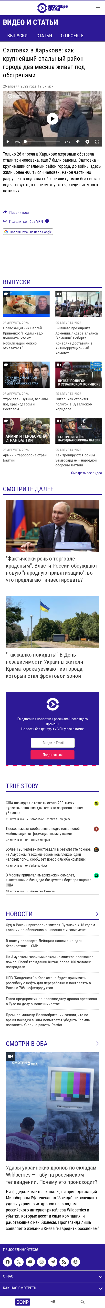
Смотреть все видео (86, 473)
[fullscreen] (97, 142)
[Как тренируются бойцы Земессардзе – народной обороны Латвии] (78, 431)
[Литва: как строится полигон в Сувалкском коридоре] (78, 375)
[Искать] (82, 1302)
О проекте (72, 36)
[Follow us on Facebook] (7, 1262)
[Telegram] (52, 1302)
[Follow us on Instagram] (41, 1262)
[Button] (16, 213)
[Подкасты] (75, 1262)
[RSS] (64, 1262)
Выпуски (17, 36)
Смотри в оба (27, 1044)
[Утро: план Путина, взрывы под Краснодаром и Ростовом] (26, 375)
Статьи (44, 36)
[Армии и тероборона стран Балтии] (26, 431)
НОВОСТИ (19, 914)
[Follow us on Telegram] (52, 1262)
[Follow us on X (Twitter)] (18, 1262)
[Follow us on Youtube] (30, 1262)
